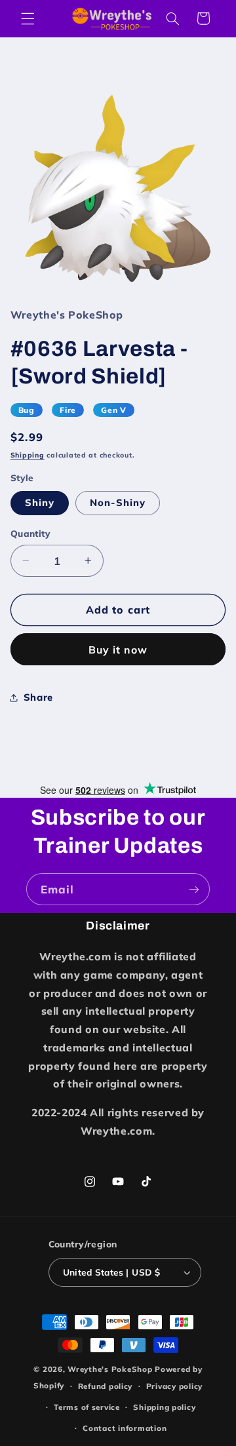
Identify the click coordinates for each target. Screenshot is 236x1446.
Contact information (125, 1428)
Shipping (27, 454)
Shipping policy (164, 1407)
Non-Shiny (118, 502)
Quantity (30, 533)
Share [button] (38, 697)
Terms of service (87, 1407)
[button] (27, 18)
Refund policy (105, 1386)
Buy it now (118, 649)
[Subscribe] (194, 889)
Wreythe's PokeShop (110, 1369)
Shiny (39, 502)
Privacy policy (174, 1386)
